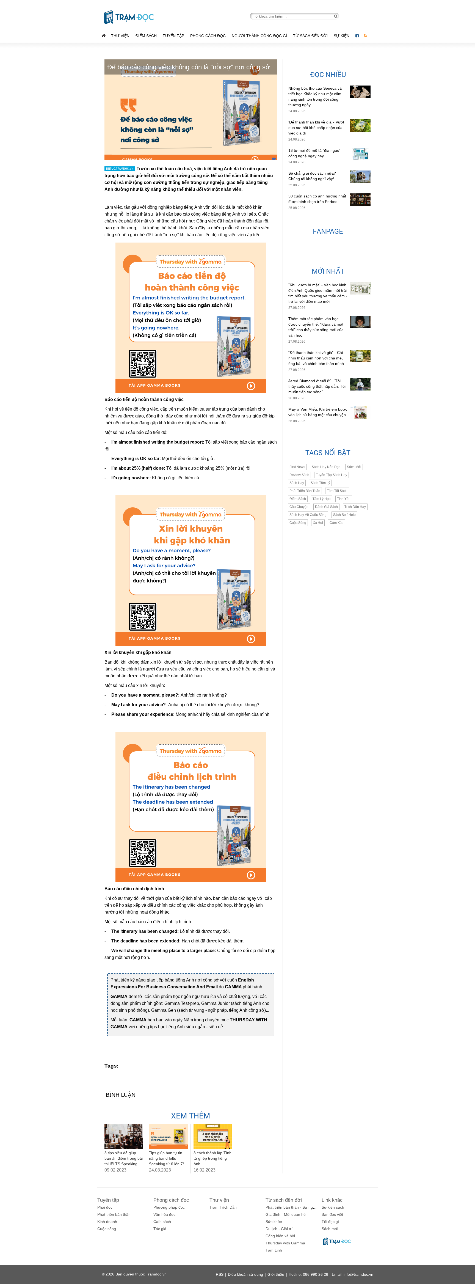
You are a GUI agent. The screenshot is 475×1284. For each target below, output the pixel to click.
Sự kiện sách (333, 1207)
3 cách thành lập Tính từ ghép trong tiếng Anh (212, 1158)
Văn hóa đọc (164, 1214)
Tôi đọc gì (330, 1221)
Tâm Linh (274, 1250)
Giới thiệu (275, 1274)
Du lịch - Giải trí (279, 1229)
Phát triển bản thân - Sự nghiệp (293, 1207)
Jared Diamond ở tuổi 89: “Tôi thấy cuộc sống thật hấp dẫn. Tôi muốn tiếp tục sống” (317, 386)
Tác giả (159, 1229)
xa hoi (318, 523)
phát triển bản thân (304, 491)
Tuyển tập (173, 36)
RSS (219, 1274)
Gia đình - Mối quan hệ (286, 1214)
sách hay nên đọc (326, 467)
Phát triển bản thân (114, 1214)
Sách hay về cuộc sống (308, 515)
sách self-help (344, 515)
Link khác (332, 1200)
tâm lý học (321, 499)
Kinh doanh (107, 1221)
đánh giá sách (326, 507)
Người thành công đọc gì (259, 36)
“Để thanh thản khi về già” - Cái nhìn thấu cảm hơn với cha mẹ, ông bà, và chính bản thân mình (316, 358)
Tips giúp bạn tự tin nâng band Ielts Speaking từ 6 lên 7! (166, 1158)
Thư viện (120, 36)
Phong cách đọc (208, 36)
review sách (299, 475)
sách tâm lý (320, 483)
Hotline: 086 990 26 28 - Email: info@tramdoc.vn (331, 1274)
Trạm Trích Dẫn (223, 1207)
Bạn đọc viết (332, 1214)
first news (297, 467)
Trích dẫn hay (355, 507)
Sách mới (354, 467)
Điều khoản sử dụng (245, 1274)
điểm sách (297, 499)
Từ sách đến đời (310, 36)
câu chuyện (298, 507)
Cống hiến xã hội (280, 1236)
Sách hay (296, 483)
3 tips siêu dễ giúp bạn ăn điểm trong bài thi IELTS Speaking (123, 1158)
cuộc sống (297, 523)
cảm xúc (336, 523)
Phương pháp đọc (169, 1207)
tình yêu (343, 499)
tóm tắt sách (337, 491)
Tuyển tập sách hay (331, 475)
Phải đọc (104, 1207)
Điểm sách (146, 36)
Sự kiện (342, 36)
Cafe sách (162, 1221)
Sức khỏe (274, 1221)
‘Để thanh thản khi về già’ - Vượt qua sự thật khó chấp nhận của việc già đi (316, 127)
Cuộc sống (106, 1229)
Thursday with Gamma (285, 1243)
